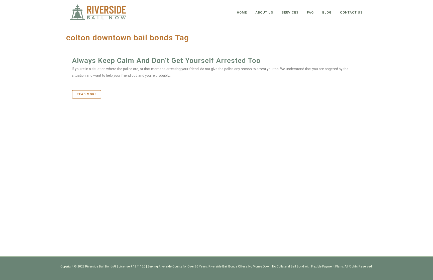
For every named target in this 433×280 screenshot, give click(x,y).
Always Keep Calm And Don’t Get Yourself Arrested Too (166, 60)
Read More (86, 94)
